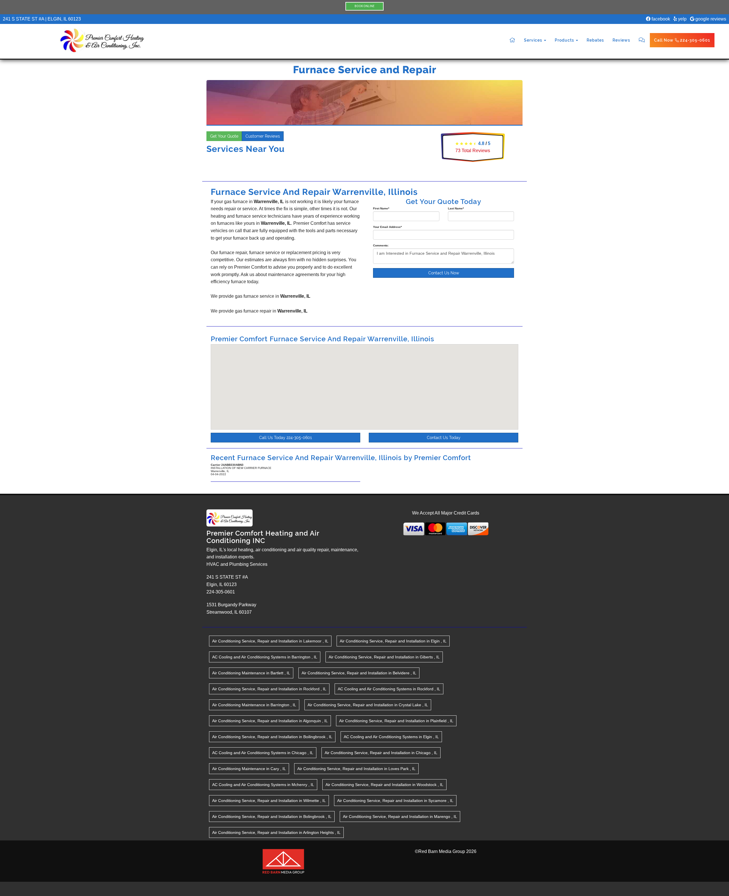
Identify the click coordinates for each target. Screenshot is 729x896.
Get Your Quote (224, 136)
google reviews (710, 19)
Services (533, 40)
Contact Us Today (443, 437)
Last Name (456, 208)
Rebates (595, 40)
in (270, 641)
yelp (682, 19)
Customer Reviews (262, 136)
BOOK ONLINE (364, 6)
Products (565, 40)
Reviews (621, 40)
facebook (660, 19)
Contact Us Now (443, 273)
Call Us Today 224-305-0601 (285, 437)
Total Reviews (472, 150)
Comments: (381, 245)
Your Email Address (387, 226)
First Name (381, 208)
